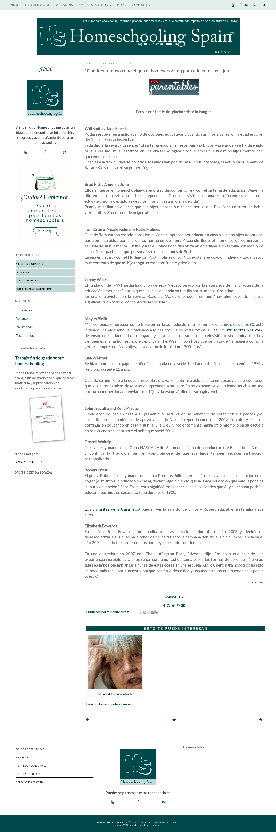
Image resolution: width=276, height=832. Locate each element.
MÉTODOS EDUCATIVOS (29, 263)
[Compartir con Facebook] (153, 612)
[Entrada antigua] (260, 719)
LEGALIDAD (22, 272)
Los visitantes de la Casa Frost (113, 509)
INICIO (14, 5)
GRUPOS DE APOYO (27, 280)
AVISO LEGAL (23, 757)
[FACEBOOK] (45, 152)
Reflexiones (24, 327)
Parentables (257, 582)
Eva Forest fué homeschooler (115, 694)
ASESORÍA (64, 5)
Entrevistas (24, 310)
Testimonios (25, 336)
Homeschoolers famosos (115, 704)
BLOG (121, 5)
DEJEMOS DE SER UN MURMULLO (138, 825)
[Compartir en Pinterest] (156, 612)
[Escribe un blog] (145, 612)
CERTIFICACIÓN (38, 5)
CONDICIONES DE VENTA (30, 782)
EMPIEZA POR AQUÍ (94, 5)
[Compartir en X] (149, 612)
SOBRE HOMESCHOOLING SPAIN (34, 288)
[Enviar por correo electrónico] (141, 612)
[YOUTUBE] (25, 152)
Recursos (22, 319)
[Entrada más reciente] (87, 719)
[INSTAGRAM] (64, 152)
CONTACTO (141, 5)
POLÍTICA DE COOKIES (28, 774)
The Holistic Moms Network (237, 329)
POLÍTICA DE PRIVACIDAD (30, 749)
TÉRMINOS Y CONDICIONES (31, 765)
